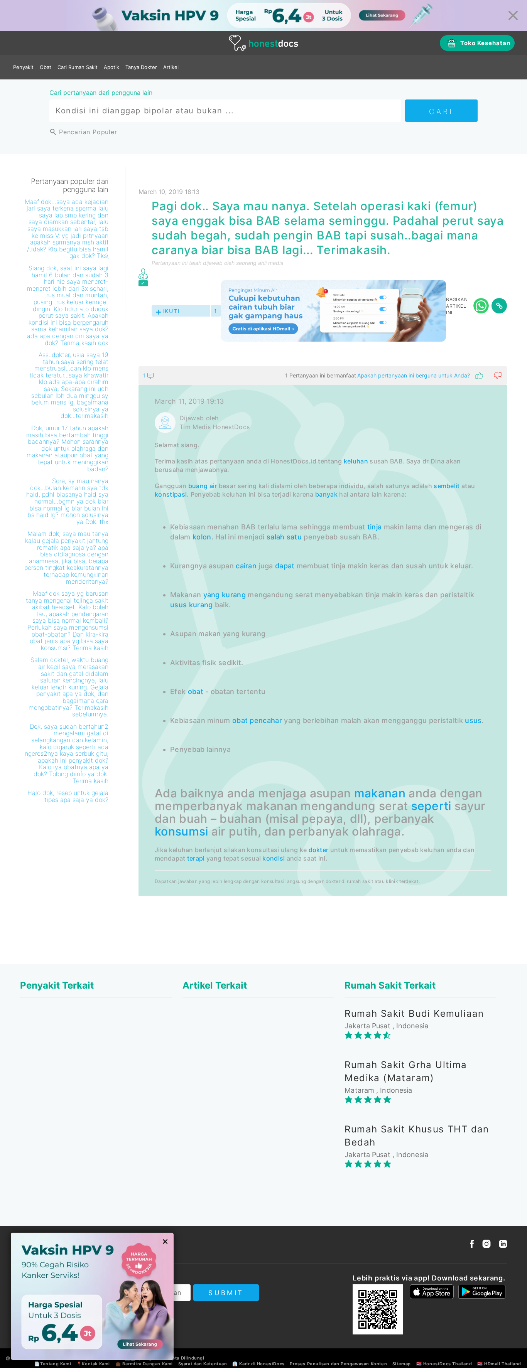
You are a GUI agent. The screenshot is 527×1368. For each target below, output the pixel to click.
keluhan (356, 461)
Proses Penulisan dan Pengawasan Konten (338, 1363)
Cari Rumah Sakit (77, 67)
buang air (202, 486)
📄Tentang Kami (52, 1363)
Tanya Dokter (141, 67)
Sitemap (401, 1363)
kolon (202, 537)
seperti (431, 806)
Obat (45, 67)
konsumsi (181, 831)
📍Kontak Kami (93, 1363)
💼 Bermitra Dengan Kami (144, 1363)
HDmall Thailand (502, 1363)
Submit (225, 1293)
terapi (196, 858)
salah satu (284, 537)
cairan (246, 566)
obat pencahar (257, 720)
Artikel (171, 67)
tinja (374, 527)
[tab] (323, 631)
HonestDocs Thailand (447, 1363)
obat (195, 691)
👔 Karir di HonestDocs (258, 1363)
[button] (323, 375)
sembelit (446, 486)
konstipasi (171, 494)
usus (178, 605)
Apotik (111, 67)
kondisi (273, 858)
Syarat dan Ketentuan (202, 1363)
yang (211, 595)
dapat (285, 566)
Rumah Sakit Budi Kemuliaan (414, 1013)
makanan (379, 793)
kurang (234, 595)
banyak (326, 494)
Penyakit (23, 67)
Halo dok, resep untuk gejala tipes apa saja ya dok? (67, 796)
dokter (319, 850)
